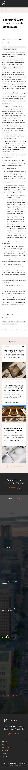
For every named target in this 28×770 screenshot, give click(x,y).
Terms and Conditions (12, 763)
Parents (4, 47)
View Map (14, 695)
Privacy (4, 763)
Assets (23, 47)
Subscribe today (12, 487)
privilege (14, 49)
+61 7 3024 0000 (7, 610)
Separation (11, 47)
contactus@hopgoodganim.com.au (12, 609)
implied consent (6, 49)
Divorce (18, 47)
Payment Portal (22, 763)
